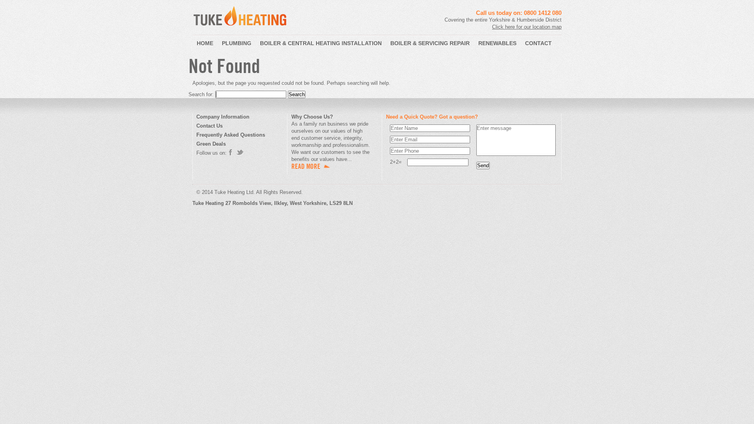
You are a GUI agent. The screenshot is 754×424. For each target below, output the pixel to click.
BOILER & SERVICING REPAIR (430, 43)
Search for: (201, 94)
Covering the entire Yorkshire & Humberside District (503, 20)
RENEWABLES (497, 43)
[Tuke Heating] (240, 28)
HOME (205, 43)
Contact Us (209, 126)
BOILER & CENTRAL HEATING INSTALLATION (321, 43)
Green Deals (211, 144)
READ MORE (305, 166)
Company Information (222, 117)
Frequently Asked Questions (230, 135)
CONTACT (538, 43)
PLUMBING (236, 43)
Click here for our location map (527, 27)
